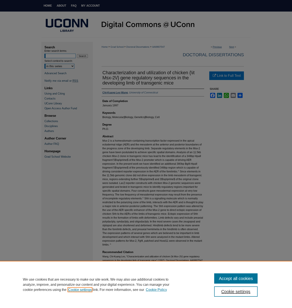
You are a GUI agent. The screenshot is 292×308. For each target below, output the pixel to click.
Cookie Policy (156, 290)
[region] (146, 284)
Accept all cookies (236, 278)
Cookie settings (80, 290)
